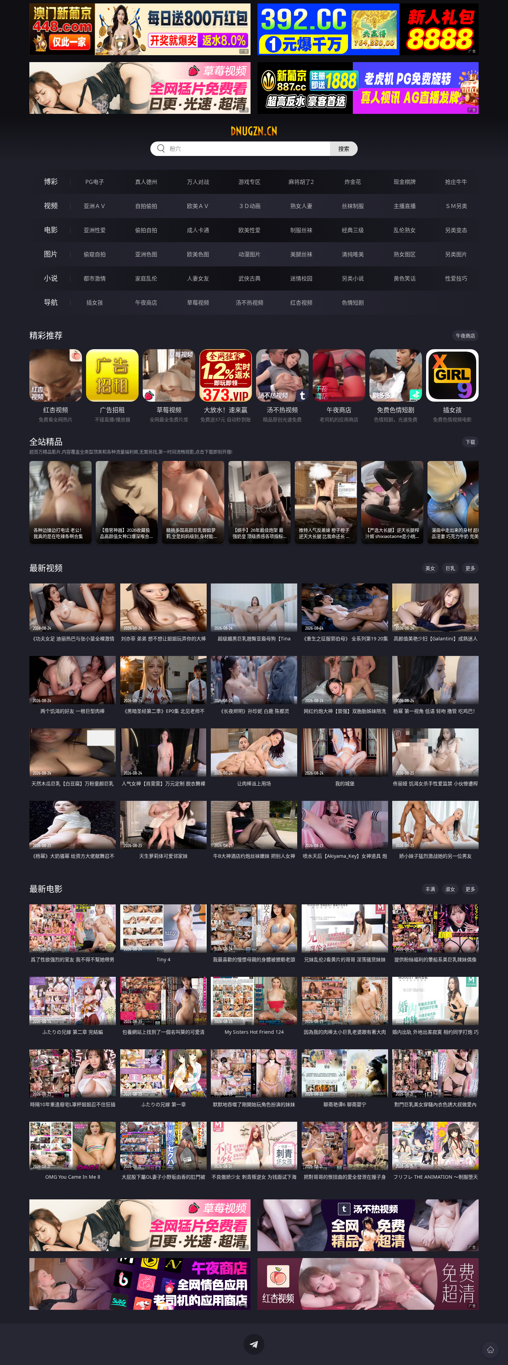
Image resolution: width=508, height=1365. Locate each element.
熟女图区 (405, 254)
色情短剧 (353, 302)
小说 (51, 278)
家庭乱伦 (146, 278)
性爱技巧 (456, 278)
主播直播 (405, 206)
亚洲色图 (146, 254)
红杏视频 (301, 302)
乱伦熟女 (405, 230)
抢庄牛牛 (456, 182)
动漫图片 (249, 254)
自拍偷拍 (146, 206)
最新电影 (46, 888)
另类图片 (456, 254)
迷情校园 (301, 278)
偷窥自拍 (95, 254)
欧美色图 (198, 254)
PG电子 (94, 182)
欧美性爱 (249, 230)
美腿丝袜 (301, 254)
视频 (51, 205)
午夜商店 (146, 302)
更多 (470, 568)
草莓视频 (198, 302)
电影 (51, 230)
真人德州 (146, 182)
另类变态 (456, 230)
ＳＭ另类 (456, 206)
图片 (51, 254)
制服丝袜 (301, 230)
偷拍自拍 (146, 230)
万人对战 (198, 182)
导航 (51, 302)
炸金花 (353, 182)
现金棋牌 (405, 182)
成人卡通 (198, 230)
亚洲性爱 (95, 230)
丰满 (430, 889)
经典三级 (353, 230)
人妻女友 (198, 278)
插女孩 (94, 302)
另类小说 (353, 278)
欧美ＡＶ (198, 206)
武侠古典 (249, 278)
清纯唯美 (353, 254)
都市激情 (95, 278)
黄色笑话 (405, 278)
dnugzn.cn (254, 131)
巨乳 (450, 568)
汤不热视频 (249, 302)
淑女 (450, 889)
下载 (470, 442)
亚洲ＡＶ (95, 206)
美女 (430, 568)
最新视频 (46, 567)
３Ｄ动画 (249, 206)
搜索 (343, 149)
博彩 (51, 181)
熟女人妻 (301, 206)
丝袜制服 (353, 206)
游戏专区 (249, 182)
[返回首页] (490, 1350)
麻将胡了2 (301, 182)
